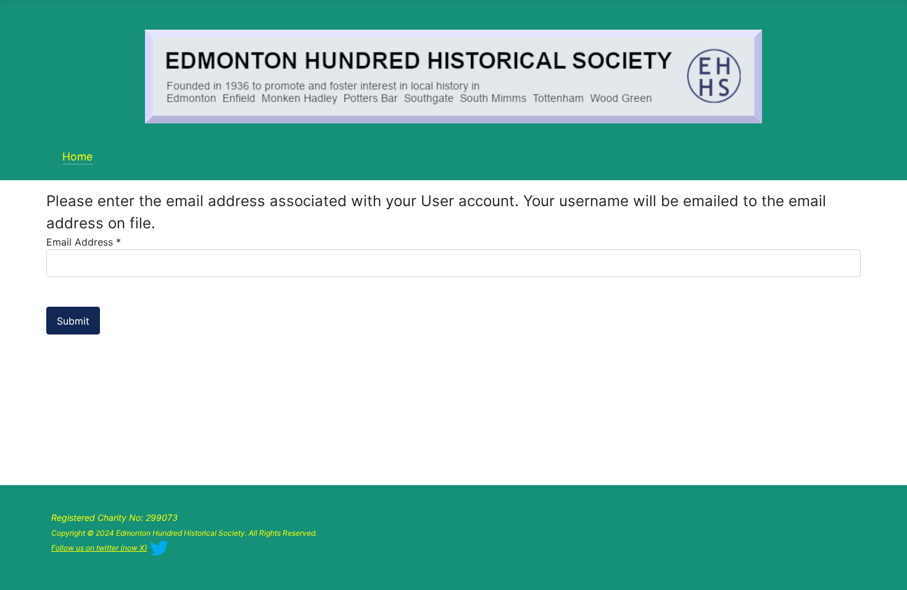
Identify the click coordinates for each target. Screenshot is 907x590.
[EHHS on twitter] (159, 547)
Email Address (83, 242)
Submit (73, 321)
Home (77, 156)
